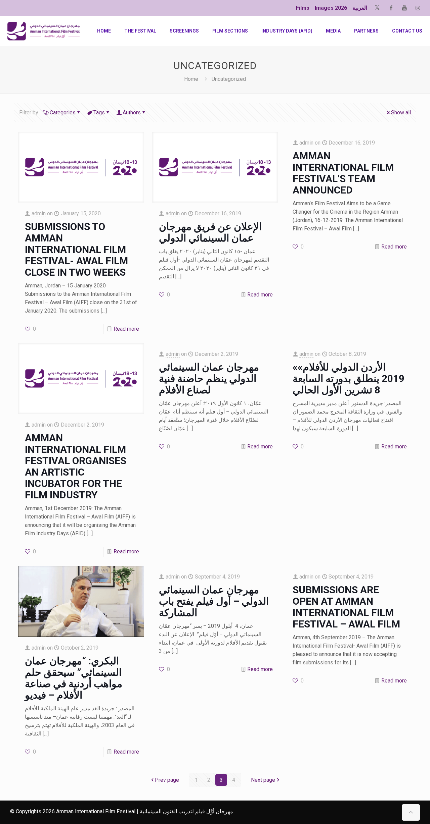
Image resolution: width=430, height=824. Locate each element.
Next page (263, 780)
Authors (132, 112)
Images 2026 (331, 8)
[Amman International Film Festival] (43, 31)
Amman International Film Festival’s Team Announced (343, 173)
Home (191, 79)
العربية (359, 8)
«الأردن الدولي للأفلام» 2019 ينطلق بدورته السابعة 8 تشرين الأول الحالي (348, 378)
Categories (63, 112)
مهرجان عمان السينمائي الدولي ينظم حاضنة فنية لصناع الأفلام (209, 378)
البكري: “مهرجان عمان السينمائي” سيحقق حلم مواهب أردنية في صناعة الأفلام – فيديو (73, 678)
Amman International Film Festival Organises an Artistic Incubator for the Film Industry (75, 466)
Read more (126, 329)
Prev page (167, 780)
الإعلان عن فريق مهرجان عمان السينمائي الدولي (210, 232)
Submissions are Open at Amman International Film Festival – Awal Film (346, 607)
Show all (401, 112)
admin (39, 213)
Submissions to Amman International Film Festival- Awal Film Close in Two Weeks (76, 249)
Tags (99, 112)
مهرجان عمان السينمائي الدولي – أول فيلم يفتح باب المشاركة (214, 601)
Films (302, 8)
